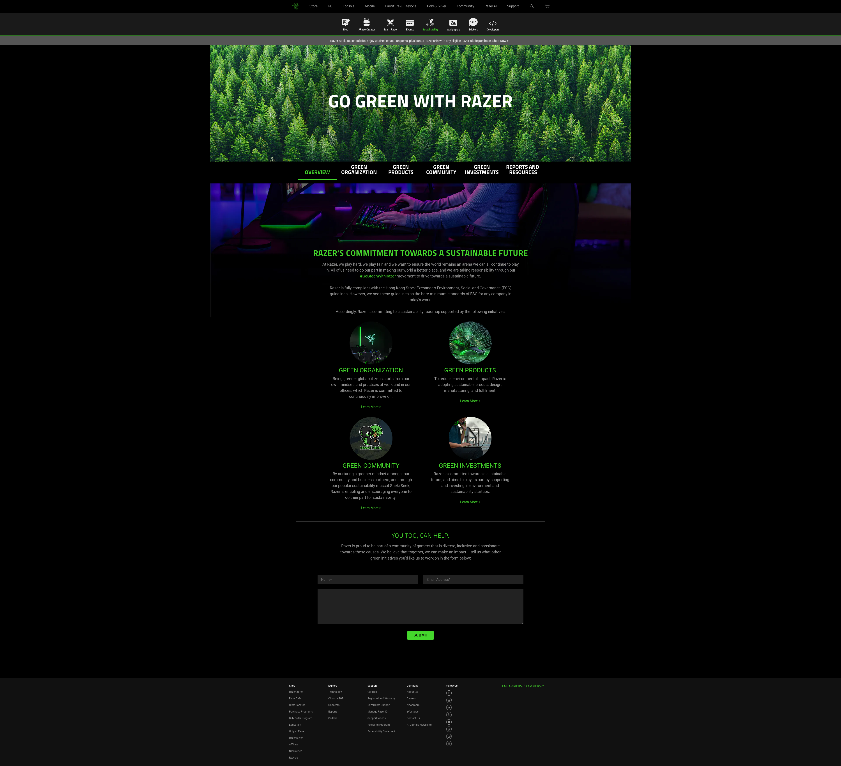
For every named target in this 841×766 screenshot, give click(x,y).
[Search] (532, 6)
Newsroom (413, 705)
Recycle (293, 757)
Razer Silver (296, 737)
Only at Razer (297, 731)
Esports (332, 711)
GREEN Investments (482, 170)
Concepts (333, 705)
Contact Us (413, 718)
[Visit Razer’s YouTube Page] (449, 722)
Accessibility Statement (381, 731)
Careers (411, 698)
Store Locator (297, 705)
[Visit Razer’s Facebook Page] (449, 693)
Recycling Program (378, 724)
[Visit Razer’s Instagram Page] (449, 700)
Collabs (332, 718)
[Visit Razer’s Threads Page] (449, 707)
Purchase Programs (301, 711)
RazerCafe (295, 698)
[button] (547, 6)
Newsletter (295, 751)
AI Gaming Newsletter (419, 724)
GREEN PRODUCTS (400, 170)
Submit (420, 635)
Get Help (372, 691)
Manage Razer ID (377, 711)
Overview (317, 172)
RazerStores (296, 691)
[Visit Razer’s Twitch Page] (449, 736)
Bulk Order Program (300, 718)
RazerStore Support (378, 705)
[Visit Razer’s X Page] (449, 715)
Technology (335, 691)
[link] (295, 6)
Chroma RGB (335, 698)
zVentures (413, 711)
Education (295, 724)
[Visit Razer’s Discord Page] (449, 744)
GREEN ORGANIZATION (359, 170)
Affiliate (293, 744)
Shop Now (500, 41)
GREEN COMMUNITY (441, 170)
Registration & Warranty (381, 698)
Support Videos (376, 718)
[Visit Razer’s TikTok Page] (449, 729)
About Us (412, 691)
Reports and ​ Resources (523, 170)
